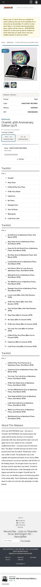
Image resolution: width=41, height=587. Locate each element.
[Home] (8, 7)
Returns (33, 557)
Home (3, 42)
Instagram (21, 525)
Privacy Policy (8, 558)
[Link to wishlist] (31, 2)
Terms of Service (20, 558)
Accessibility (20, 564)
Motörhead (10, 42)
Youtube (21, 523)
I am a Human (25, 541)
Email (21, 527)
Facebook (21, 520)
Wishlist (21, 159)
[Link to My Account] (36, 2)
